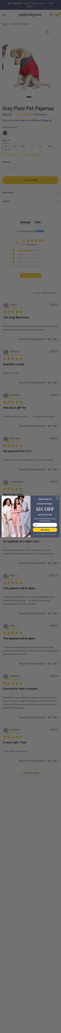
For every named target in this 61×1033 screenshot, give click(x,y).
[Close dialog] (57, 497)
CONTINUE (45, 530)
